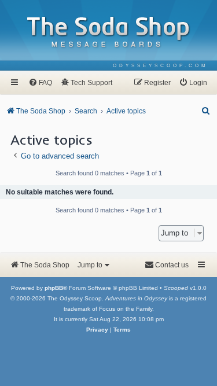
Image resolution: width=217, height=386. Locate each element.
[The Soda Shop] (109, 32)
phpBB (54, 288)
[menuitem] (160, 65)
